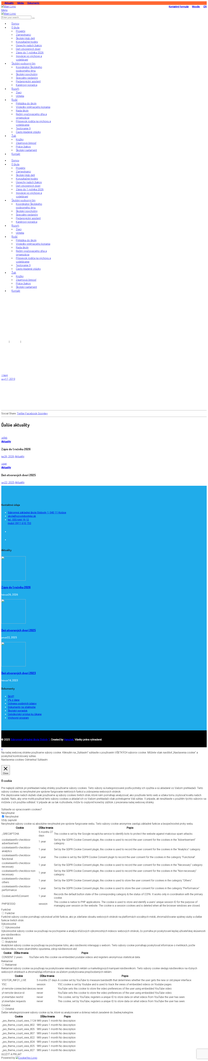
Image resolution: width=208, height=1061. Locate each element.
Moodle (196, 6)
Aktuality (9, 3)
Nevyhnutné (12, 816)
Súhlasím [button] (42, 759)
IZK (205, 6)
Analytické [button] (7, 938)
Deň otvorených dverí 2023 (18, 673)
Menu (4, 10)
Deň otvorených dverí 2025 (18, 630)
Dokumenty (33, 3)
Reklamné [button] (7, 961)
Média (20, 3)
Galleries (15, 341)
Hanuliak (69, 739)
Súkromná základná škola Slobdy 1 (30, 739)
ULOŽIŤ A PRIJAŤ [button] (11, 1054)
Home (4, 341)
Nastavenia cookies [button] (12, 759)
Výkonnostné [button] (8, 923)
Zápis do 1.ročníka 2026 (16, 587)
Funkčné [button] (6, 909)
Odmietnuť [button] (31, 759)
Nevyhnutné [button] (8, 813)
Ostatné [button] (5, 1005)
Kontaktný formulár (179, 6)
